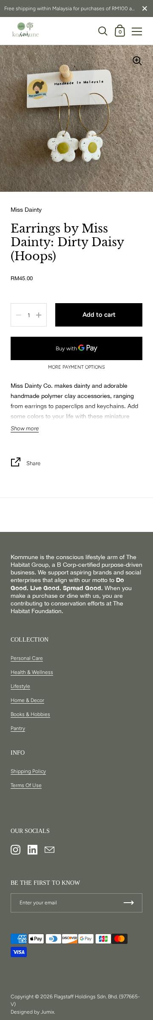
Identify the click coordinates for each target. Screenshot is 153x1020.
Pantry (18, 728)
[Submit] (129, 902)
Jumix (47, 1012)
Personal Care (27, 658)
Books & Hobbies (30, 714)
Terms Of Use (26, 785)
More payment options (76, 367)
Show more (25, 429)
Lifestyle (20, 686)
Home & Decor (27, 700)
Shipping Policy (28, 771)
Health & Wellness (32, 672)
